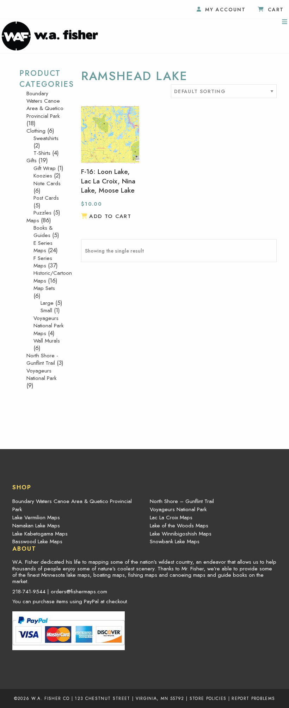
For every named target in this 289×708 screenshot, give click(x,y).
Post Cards (46, 198)
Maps (32, 220)
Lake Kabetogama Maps (40, 534)
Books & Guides (43, 231)
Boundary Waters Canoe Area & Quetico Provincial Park (44, 105)
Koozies (42, 176)
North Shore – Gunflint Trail (182, 501)
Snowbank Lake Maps (174, 541)
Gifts (31, 160)
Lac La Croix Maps (171, 517)
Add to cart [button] (110, 216)
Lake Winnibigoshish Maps (180, 534)
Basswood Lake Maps (37, 541)
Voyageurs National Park (41, 374)
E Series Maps (43, 246)
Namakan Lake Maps (36, 526)
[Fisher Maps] (50, 35)
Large (47, 303)
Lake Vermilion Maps (36, 517)
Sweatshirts (46, 138)
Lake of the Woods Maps (179, 526)
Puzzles (42, 213)
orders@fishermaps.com (79, 591)
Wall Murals (46, 341)
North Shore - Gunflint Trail (42, 359)
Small (46, 310)
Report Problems (253, 698)
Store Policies (208, 698)
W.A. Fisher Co (50, 698)
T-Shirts (41, 153)
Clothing (35, 131)
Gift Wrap (44, 168)
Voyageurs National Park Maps (48, 325)
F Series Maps (42, 262)
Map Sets (44, 288)
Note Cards (47, 183)
